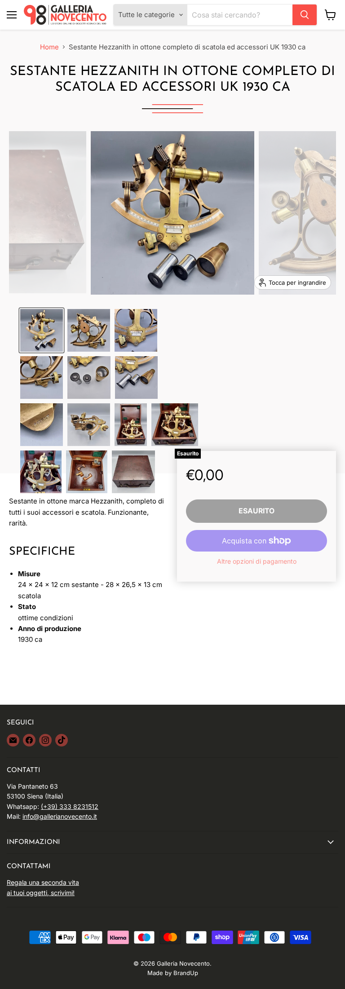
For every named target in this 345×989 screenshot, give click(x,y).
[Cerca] (304, 14)
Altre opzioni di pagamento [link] (256, 561)
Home (49, 47)
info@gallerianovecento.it (59, 816)
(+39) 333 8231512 (69, 806)
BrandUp (185, 972)
